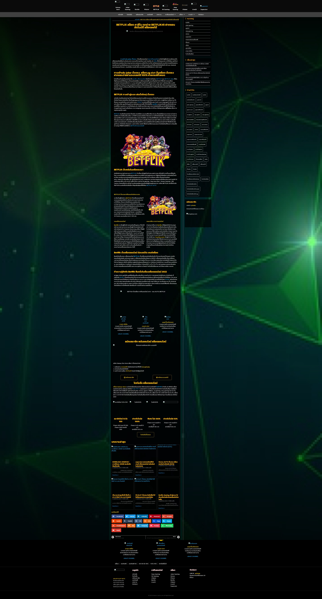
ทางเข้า (191, 14)
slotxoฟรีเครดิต (204, 129)
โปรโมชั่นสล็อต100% (192, 184)
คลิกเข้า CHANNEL (123, 334)
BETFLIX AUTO (151, 185)
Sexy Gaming (175, 8)
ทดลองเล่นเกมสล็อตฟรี (192, 40)
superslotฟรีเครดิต (191, 139)
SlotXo (137, 9)
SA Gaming (165, 9)
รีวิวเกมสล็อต (199, 159)
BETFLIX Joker (169, 79)
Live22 (194, 9)
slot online (204, 124)
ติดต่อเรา (201, 14)
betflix (204, 95)
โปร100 (195, 169)
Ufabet (185, 9)
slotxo (187, 34)
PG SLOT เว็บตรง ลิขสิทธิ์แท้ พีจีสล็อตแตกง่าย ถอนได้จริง (145, 496)
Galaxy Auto (118, 8)
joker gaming (189, 25)
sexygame (189, 114)
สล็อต (181, 14)
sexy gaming (189, 31)
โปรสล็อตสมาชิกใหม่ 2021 (193, 174)
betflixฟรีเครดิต (191, 100)
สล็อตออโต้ (203, 164)
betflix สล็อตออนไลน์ (139, 79)
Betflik (167, 279)
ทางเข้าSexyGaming (201, 154)
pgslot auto (190, 110)
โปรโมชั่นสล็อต (190, 54)
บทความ (159, 14)
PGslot (146, 9)
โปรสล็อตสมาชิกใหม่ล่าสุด (193, 179)
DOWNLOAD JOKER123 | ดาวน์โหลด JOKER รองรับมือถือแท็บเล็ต (121, 464)
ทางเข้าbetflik (202, 144)
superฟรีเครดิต (202, 139)
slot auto (189, 124)
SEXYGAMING (190, 119)
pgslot (187, 28)
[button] (129, 377)
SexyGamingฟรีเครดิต (201, 119)
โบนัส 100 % (136, 389)
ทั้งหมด (187, 42)
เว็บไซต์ (139, 102)
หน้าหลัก (120, 14)
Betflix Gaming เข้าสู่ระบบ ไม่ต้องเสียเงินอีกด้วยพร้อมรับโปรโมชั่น (169, 497)
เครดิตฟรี (150, 14)
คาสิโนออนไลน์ (169, 14)
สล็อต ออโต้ (195, 164)
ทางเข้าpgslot (198, 149)
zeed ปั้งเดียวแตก (167, 322)
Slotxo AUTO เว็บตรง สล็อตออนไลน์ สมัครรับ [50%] (168, 463)
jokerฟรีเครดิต (199, 105)
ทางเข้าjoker (190, 149)
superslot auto (198, 134)
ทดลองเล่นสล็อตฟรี (191, 144)
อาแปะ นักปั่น (123, 324)
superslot (188, 37)
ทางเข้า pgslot (190, 154)
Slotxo (173, 576)
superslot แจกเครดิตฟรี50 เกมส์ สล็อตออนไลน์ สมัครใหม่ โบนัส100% (145, 464)
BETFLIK (156, 9)
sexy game (197, 114)
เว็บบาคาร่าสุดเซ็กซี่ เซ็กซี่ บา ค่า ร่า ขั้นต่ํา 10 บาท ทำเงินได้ (121, 496)
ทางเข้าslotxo (190, 159)
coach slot (145, 326)
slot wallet (189, 129)
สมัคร (206, 159)
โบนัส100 (159, 387)
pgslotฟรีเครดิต (199, 110)
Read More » (115, 475)
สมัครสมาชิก (139, 14)
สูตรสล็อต (188, 48)
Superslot (204, 9)
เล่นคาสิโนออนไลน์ (153, 59)
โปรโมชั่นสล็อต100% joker (193, 189)
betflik (187, 22)
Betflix (122, 277)
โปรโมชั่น (129, 14)
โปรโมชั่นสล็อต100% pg (192, 194)
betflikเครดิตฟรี (196, 95)
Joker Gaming (127, 8)
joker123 (199, 100)
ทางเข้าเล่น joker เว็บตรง (124, 59)
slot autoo (196, 124)
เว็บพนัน (189, 169)
